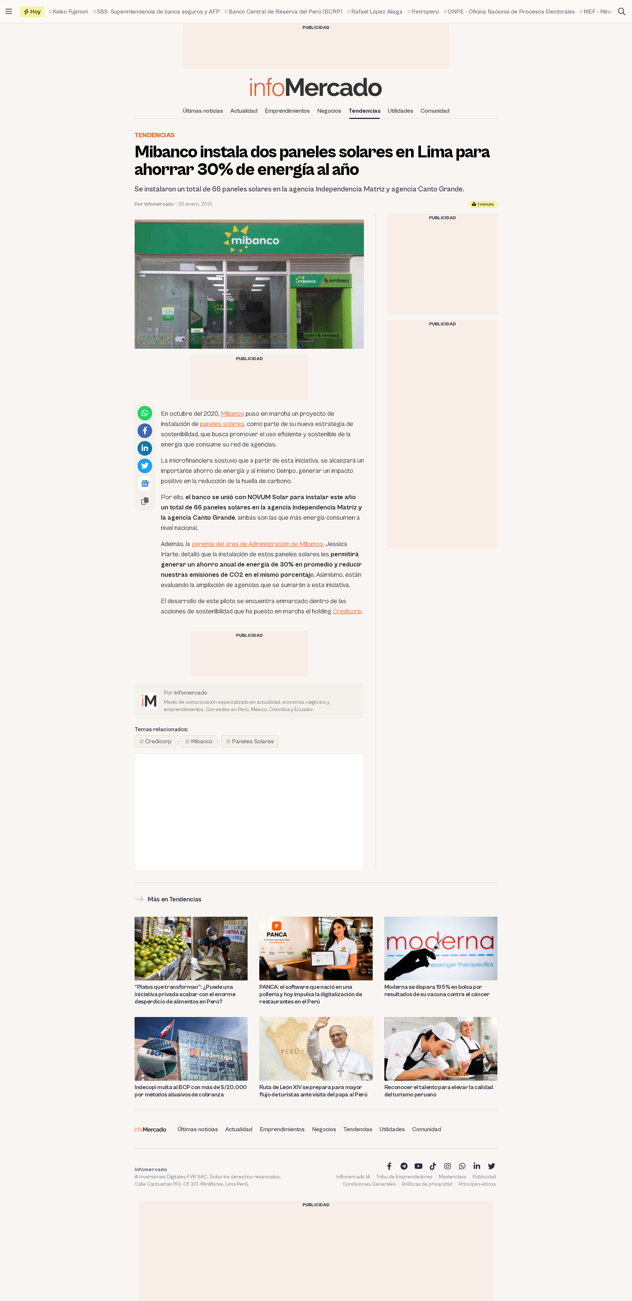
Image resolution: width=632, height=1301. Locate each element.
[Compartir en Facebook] (145, 430)
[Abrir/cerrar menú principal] (8, 11)
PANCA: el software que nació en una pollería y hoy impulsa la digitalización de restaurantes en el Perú (310, 994)
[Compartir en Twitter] (145, 466)
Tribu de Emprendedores (404, 1177)
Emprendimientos (287, 111)
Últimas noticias (203, 111)
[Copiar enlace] (145, 501)
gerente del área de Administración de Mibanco (257, 544)
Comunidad (435, 111)
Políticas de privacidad (427, 1184)
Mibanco (232, 414)
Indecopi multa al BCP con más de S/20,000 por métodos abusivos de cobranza (191, 1091)
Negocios (329, 111)
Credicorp (347, 611)
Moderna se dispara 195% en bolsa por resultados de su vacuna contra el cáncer (437, 991)
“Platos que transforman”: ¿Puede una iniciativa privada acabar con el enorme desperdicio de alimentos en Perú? (185, 994)
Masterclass (452, 1177)
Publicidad (484, 1177)
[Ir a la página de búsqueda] (621, 11)
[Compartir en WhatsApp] (145, 413)
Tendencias (365, 111)
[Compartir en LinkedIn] (145, 448)
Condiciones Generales (369, 1184)
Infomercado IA (353, 1177)
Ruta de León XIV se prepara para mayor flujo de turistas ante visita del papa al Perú (313, 1091)
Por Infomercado (154, 204)
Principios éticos (477, 1184)
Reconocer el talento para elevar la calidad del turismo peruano (438, 1091)
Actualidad (243, 111)
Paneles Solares (253, 741)
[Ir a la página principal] (316, 87)
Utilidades (400, 111)
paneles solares (222, 424)
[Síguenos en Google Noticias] (145, 483)
